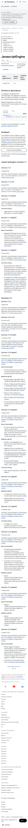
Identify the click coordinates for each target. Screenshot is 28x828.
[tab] (5, 111)
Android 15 (3, 753)
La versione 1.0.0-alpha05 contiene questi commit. (12, 486)
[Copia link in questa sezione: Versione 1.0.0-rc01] (15, 317)
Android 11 (3, 763)
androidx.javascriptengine (7, 65)
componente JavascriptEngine (16, 662)
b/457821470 (16, 275)
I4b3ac (15, 464)
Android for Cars (5, 740)
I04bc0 (20, 244)
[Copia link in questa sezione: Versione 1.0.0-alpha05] (18, 477)
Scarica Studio (4, 776)
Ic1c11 (5, 502)
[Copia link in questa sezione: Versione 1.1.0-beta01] (17, 196)
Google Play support (6, 790)
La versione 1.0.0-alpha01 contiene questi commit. (12, 639)
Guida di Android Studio (7, 769)
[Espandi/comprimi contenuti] (12, 37)
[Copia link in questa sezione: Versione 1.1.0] (12, 168)
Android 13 (3, 758)
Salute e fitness (4, 719)
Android (3, 694)
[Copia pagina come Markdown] (7, 60)
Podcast (3, 708)
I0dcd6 (6, 625)
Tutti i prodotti (4, 811)
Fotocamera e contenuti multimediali (10, 722)
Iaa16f (22, 390)
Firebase (3, 806)
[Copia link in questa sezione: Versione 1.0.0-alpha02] (18, 587)
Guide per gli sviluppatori (7, 772)
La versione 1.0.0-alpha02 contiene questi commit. (12, 597)
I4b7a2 (21, 395)
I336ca (6, 583)
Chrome (3, 804)
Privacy (3, 724)
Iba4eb (20, 386)
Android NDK (4, 779)
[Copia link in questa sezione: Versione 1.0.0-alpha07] (18, 353)
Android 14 (3, 756)
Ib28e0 (6, 472)
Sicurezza (3, 699)
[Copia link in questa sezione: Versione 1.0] (13, 298)
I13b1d (24, 496)
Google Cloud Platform (6, 809)
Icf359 (6, 458)
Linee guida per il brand (17, 817)
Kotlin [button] (13, 111)
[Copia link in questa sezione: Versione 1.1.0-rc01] (15, 182)
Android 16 (3, 751)
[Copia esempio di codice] (26, 114)
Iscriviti (23, 820)
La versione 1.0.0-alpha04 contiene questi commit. (12, 516)
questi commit (10, 177)
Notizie (3, 704)
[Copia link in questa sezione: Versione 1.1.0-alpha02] (18, 218)
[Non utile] (18, 33)
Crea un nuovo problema (14, 150)
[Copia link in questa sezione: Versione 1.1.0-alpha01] (17, 250)
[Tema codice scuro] (24, 114)
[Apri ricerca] (17, 2)
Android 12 (3, 761)
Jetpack (14, 6)
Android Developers (5, 28)
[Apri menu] (2, 2)
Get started (5, 6)
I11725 (23, 500)
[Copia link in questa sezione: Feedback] (11, 132)
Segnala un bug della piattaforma (9, 785)
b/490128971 (7, 246)
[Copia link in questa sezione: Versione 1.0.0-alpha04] (18, 506)
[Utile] (16, 33)
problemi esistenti (7, 142)
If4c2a (10, 275)
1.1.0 (15, 83)
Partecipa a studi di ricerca (7, 792)
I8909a (10, 446)
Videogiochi (4, 715)
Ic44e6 (6, 399)
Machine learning (5, 717)
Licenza (8, 817)
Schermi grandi (5, 733)
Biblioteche (5, 30)
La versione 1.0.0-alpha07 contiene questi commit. (12, 362)
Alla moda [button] (5, 111)
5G (2, 727)
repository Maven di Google (16, 99)
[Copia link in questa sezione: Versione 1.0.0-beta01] (17, 335)
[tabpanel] (14, 117)
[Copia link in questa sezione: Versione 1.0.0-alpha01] (18, 629)
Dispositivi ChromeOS (6, 738)
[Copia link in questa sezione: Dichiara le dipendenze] (22, 91)
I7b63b (20, 213)
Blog (2, 706)
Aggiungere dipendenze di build (9, 126)
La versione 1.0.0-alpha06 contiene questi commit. (12, 419)
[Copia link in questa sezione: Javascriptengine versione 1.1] (2, 165)
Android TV (3, 742)
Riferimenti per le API (6, 774)
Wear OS (3, 735)
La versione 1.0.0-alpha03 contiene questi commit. (12, 541)
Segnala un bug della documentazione (10, 787)
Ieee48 (19, 290)
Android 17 (3, 749)
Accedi (24, 1)
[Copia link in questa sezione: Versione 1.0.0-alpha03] (18, 532)
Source (3, 701)
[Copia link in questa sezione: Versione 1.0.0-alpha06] (18, 410)
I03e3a (23, 450)
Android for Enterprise (6, 696)
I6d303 (23, 381)
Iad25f (6, 405)
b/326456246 (7, 292)
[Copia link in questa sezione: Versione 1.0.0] (12, 302)
